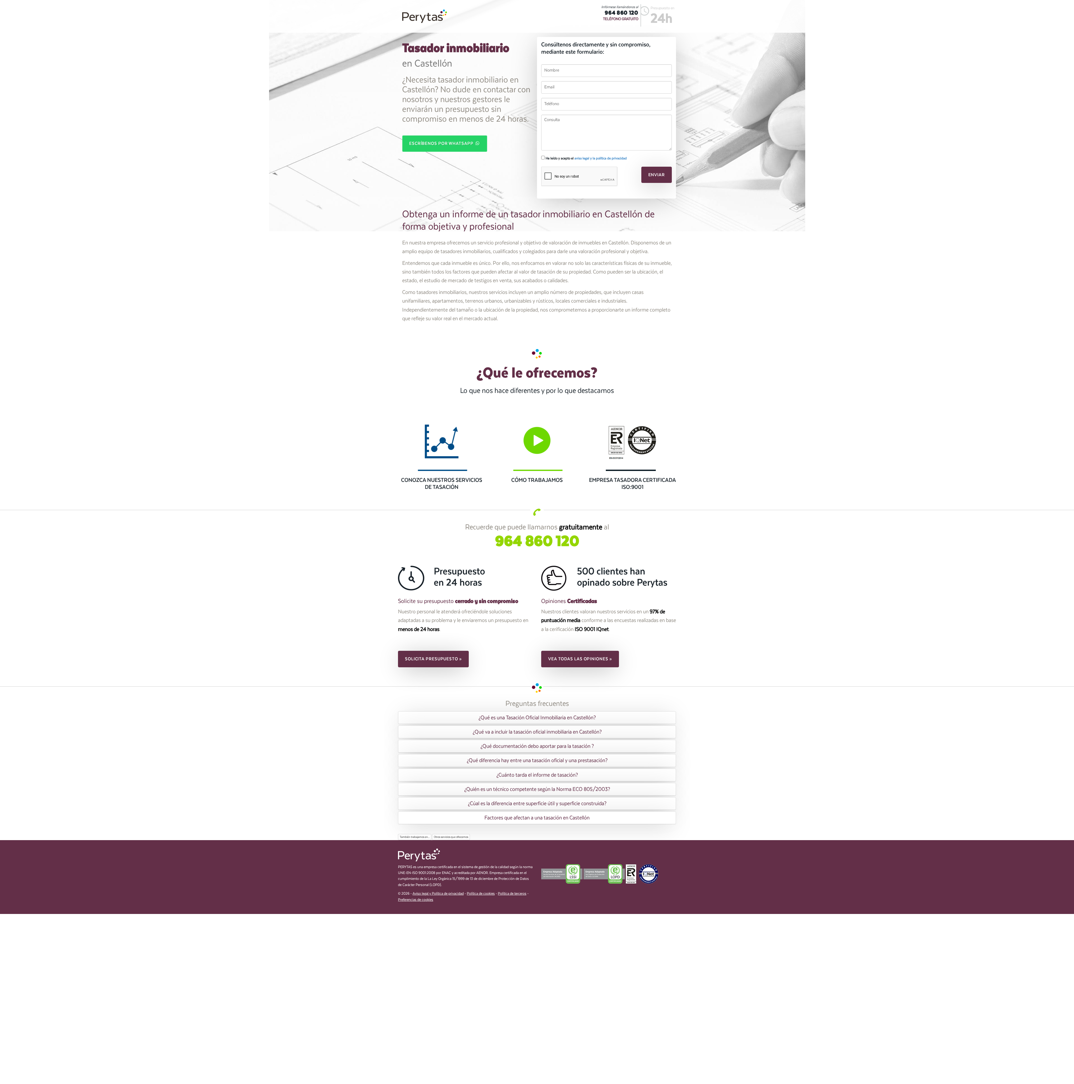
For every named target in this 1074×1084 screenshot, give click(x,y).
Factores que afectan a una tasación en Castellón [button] (537, 818)
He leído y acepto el (586, 158)
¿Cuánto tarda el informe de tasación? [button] (537, 775)
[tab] (537, 717)
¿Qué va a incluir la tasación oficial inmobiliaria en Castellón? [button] (537, 732)
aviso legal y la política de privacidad (600, 158)
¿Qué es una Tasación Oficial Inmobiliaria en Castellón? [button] (537, 718)
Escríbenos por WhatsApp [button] (442, 143)
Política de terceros (512, 894)
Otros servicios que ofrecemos (451, 837)
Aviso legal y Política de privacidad (438, 894)
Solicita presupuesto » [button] (433, 658)
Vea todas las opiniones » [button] (580, 658)
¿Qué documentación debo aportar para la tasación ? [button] (537, 746)
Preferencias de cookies (415, 900)
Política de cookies (481, 894)
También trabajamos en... (415, 837)
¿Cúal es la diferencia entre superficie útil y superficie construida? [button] (537, 803)
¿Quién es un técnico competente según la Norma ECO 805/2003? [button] (537, 789)
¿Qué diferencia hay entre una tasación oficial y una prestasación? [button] (537, 760)
